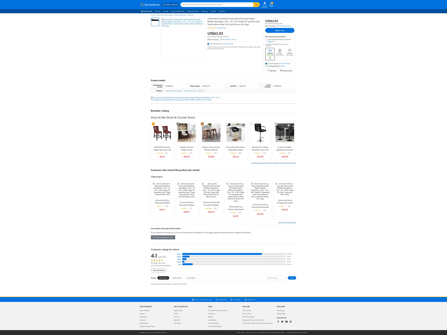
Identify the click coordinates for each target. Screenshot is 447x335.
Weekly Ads (251, 299)
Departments (147, 11)
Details (283, 66)
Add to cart (279, 30)
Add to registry (287, 70)
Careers (213, 11)
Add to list (273, 70)
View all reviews (158, 270)
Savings (165, 11)
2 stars (179, 261)
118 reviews (222, 28)
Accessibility (212, 320)
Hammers (191, 15)
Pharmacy (205, 11)
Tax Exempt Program (215, 326)
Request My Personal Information (253, 320)
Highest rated (177, 278)
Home (153, 15)
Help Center (222, 299)
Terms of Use (246, 310)
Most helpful (191, 278)
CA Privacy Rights (248, 317)
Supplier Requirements (147, 326)
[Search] (256, 4)
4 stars (179, 256)
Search (292, 278)
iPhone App (280, 310)
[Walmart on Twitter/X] (282, 321)
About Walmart (145, 310)
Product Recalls (213, 323)
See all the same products (287, 222)
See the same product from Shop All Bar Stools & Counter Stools (273, 163)
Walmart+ (177, 320)
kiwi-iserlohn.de (228, 44)
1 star (179, 264)
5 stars (179, 254)
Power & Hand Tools (180, 15)
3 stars (179, 259)
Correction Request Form (163, 237)
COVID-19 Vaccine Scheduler (218, 310)
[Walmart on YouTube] (286, 321)
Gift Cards (177, 323)
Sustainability (144, 323)
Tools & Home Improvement (164, 15)
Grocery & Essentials (177, 11)
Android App (281, 314)
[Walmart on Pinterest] (290, 321)
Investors (143, 320)
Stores (176, 314)
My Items (222, 11)
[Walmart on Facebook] (278, 321)
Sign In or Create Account (203, 299)
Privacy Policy (247, 314)
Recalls (210, 317)
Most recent (163, 278)
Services (157, 11)
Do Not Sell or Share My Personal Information (257, 323)
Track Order (237, 299)
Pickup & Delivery (193, 11)
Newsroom (143, 317)
